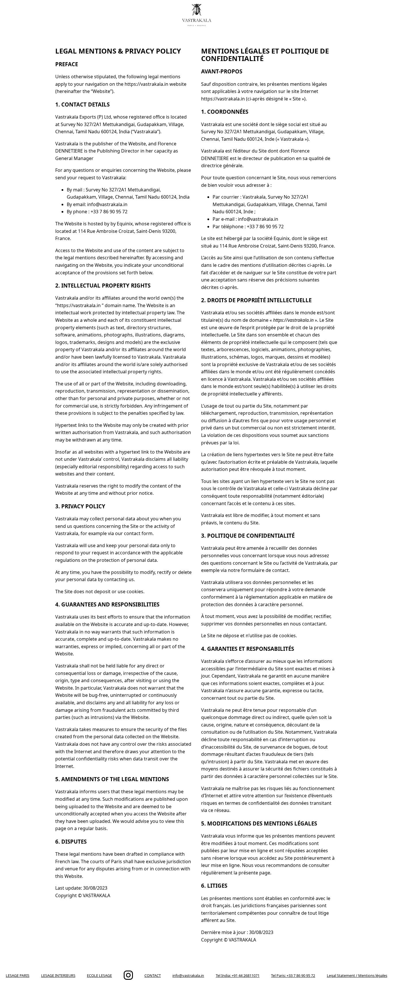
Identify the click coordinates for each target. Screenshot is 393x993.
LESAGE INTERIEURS (58, 975)
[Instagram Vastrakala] (128, 978)
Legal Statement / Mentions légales (357, 975)
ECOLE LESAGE (99, 975)
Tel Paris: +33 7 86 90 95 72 (293, 975)
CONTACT (152, 975)
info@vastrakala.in (188, 975)
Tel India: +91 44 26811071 (238, 975)
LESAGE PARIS (17, 975)
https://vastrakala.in (293, 320)
